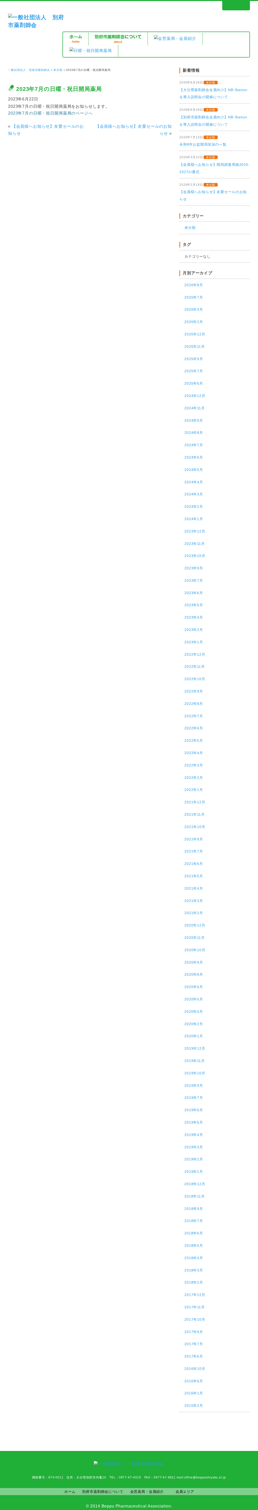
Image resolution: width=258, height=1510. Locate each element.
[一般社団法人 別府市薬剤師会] (36, 25)
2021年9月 (193, 839)
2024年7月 (193, 445)
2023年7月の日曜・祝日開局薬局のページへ (50, 113)
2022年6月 (193, 728)
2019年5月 (193, 1122)
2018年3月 (193, 1270)
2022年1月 (193, 790)
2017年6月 (193, 1356)
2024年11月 (194, 408)
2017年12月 (194, 1295)
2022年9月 (193, 691)
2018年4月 (193, 1258)
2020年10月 (194, 950)
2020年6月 (193, 987)
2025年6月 (193, 383)
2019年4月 (193, 1135)
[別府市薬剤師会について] (118, 39)
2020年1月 (193, 1036)
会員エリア (185, 1492)
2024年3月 (193, 494)
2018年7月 (193, 1221)
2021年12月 (194, 802)
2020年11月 (194, 938)
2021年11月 (194, 814)
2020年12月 (194, 925)
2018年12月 (194, 1184)
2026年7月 (193, 297)
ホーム (70, 1492)
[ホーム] (76, 39)
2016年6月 (193, 1381)
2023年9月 (193, 568)
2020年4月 (193, 1012)
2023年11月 (194, 544)
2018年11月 (194, 1196)
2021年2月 (193, 913)
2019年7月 (193, 1098)
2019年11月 (194, 1061)
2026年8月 (193, 285)
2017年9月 (193, 1332)
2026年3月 (193, 309)
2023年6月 (193, 593)
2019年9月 (193, 1085)
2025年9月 (193, 359)
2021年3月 (193, 901)
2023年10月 (194, 556)
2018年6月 (193, 1233)
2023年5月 (193, 605)
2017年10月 (194, 1319)
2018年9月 (193, 1209)
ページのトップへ (230, 1436)
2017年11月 (194, 1307)
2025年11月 (194, 347)
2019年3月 (193, 1147)
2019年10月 (194, 1073)
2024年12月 (194, 396)
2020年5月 (193, 999)
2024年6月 (193, 457)
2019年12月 (194, 1048)
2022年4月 (193, 753)
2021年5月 (193, 876)
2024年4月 (193, 482)
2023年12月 (194, 531)
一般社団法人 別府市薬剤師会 (29, 69)
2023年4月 (193, 617)
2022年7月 (193, 716)
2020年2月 (193, 1024)
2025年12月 (194, 334)
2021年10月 (194, 827)
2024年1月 (193, 519)
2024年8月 (193, 433)
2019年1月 (193, 1172)
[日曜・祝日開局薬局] (90, 51)
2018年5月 (193, 1245)
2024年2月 (193, 507)
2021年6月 (193, 864)
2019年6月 (193, 1110)
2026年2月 (193, 322)
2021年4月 (193, 888)
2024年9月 (193, 420)
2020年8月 (193, 974)
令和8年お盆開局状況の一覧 (203, 144)
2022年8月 (193, 704)
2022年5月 (193, 740)
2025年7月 (193, 371)
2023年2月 (193, 630)
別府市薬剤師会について (102, 1492)
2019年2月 (193, 1159)
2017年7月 (193, 1344)
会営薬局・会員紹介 (147, 1492)
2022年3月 (193, 765)
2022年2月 (193, 778)
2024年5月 (193, 470)
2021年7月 (193, 851)
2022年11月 (194, 667)
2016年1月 (193, 1393)
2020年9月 (193, 962)
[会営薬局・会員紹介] (175, 39)
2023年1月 (193, 642)
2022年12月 (194, 654)
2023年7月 (193, 580)
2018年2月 (193, 1282)
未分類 (57, 69)
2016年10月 (194, 1369)
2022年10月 (194, 679)
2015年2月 (193, 1405)
